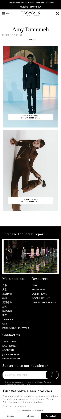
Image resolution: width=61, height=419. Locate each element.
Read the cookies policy (15, 406)
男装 (4, 290)
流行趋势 (7, 302)
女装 (4, 285)
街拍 (4, 315)
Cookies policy (41, 298)
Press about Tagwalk (15, 328)
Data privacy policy (44, 302)
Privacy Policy (25, 384)
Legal (35, 285)
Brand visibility (12, 359)
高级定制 (7, 294)
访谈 (4, 324)
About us (8, 350)
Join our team (11, 354)
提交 (52, 375)
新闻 (4, 307)
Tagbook (8, 319)
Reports (7, 311)
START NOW (35, 7)
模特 (4, 298)
